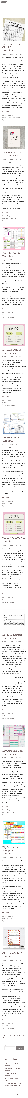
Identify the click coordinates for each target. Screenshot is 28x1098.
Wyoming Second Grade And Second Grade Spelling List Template (12, 1086)
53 (14, 1036)
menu (8, 918)
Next (5, 1038)
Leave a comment (9, 120)
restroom (17, 117)
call (5, 503)
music (8, 716)
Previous (5, 1036)
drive (9, 117)
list (13, 117)
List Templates (8, 115)
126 (24, 1036)
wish (20, 1026)
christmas (7, 1026)
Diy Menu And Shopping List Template (10, 850)
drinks (6, 218)
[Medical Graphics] (4, 2)
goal (5, 812)
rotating (12, 812)
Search (6, 1045)
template (13, 218)
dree (5, 315)
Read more (5, 111)
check (6, 117)
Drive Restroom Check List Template (11, 47)
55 (19, 1036)
